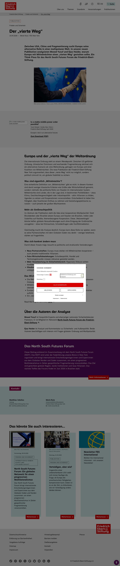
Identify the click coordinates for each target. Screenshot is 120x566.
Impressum (56, 298)
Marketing (39, 279)
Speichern (72, 290)
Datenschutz (64, 298)
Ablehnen (48, 290)
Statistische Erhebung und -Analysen (68, 275)
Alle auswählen (60, 285)
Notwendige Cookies (43, 274)
